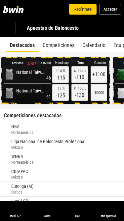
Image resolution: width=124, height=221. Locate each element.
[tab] (22, 44)
